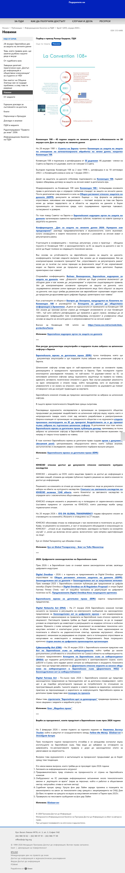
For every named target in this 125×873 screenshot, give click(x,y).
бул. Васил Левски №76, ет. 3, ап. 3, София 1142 (37, 832)
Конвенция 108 (105, 178)
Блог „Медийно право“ (59, 708)
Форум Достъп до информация (25, 861)
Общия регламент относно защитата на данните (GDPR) (88, 577)
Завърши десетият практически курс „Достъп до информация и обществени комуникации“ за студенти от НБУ (17, 70)
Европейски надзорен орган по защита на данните (74, 334)
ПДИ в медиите (11, 125)
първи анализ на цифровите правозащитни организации (77, 641)
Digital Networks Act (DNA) (51, 607)
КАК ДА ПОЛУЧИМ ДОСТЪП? (48, 21)
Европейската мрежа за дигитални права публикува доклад (68, 428)
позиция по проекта (79, 693)
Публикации (16, 28)
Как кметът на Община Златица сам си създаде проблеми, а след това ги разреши (16, 84)
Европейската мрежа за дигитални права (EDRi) (64, 355)
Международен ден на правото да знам (29, 855)
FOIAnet (14, 864)
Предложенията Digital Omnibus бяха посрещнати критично (84, 592)
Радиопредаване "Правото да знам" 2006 (16, 131)
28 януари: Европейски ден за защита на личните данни (17, 45)
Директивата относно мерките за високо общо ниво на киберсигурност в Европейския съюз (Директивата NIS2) (79, 667)
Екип (13, 847)
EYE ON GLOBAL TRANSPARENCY (75, 513)
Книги (6, 111)
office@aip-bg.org (23, 839)
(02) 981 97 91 (37, 836)
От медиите (9, 96)
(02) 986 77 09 (51, 836)
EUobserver (53, 802)
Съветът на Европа (68, 148)
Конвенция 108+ (89, 187)
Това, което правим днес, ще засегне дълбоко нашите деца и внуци (17, 53)
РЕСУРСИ (105, 21)
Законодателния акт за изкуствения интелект (97, 580)
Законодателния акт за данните (53, 580)
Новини (9, 31)
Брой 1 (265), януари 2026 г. (68, 28)
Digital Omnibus (44, 574)
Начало (5, 28)
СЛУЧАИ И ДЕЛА (82, 21)
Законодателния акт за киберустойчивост (58, 671)
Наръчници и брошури (15, 116)
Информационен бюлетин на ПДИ (39, 28)
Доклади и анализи (13, 120)
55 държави (91, 160)
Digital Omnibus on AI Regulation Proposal (85, 586)
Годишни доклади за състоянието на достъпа (15, 105)
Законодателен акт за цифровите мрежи (76, 613)
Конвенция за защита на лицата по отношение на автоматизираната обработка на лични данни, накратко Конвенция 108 (79, 151)
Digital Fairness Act (46, 677)
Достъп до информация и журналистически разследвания (38, 858)
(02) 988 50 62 (21, 836)
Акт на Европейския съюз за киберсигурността (64, 650)
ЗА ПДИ (19, 21)
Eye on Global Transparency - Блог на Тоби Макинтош (75, 546)
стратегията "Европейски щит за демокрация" (72, 699)
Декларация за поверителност (32, 847)
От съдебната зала (12, 60)
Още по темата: (48, 43)
